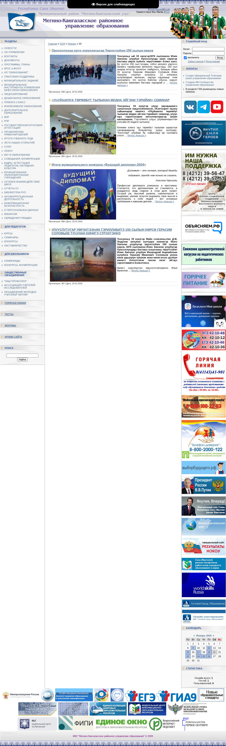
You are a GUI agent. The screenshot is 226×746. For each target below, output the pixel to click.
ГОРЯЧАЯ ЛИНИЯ (15, 303)
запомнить (193, 57)
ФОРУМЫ (10, 325)
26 (209, 656)
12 (209, 648)
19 (209, 652)
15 (187, 652)
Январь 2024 (203, 635)
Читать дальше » (136, 135)
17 (198, 652)
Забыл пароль (196, 61)
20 (214, 652)
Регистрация (156, 9)
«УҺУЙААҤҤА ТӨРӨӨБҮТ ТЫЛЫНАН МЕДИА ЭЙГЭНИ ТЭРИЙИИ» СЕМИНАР (111, 100)
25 (203, 656)
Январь (72, 43)
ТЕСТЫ (9, 314)
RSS (167, 12)
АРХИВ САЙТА (13, 336)
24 (198, 656)
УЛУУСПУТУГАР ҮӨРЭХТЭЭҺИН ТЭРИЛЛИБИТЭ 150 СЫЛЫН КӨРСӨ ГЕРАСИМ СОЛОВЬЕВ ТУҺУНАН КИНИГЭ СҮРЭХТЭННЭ (112, 231)
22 (187, 656)
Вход (166, 9)
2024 (62, 43)
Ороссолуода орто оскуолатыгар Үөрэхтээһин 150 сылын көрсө (102, 50)
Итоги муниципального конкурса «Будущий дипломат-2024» (99, 164)
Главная (52, 43)
